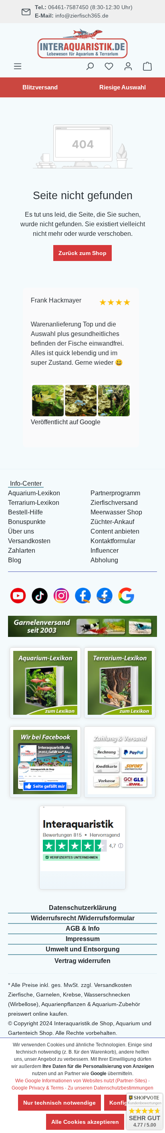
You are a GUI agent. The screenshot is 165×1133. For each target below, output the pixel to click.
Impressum (83, 938)
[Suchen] (89, 66)
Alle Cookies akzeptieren (85, 1122)
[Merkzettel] (109, 66)
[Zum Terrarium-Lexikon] (120, 682)
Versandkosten (29, 541)
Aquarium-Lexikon (34, 493)
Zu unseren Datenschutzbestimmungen (110, 1088)
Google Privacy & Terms (38, 1088)
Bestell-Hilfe (25, 512)
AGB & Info (83, 928)
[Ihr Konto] (128, 66)
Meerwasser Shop (116, 512)
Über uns (21, 531)
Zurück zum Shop (82, 253)
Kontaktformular (113, 541)
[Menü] (17, 66)
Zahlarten (21, 550)
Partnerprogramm (115, 493)
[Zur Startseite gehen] (82, 42)
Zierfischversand (114, 502)
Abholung (104, 560)
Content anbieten (115, 531)
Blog (14, 560)
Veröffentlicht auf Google (65, 422)
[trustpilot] (82, 838)
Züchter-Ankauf (112, 521)
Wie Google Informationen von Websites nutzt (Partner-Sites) (81, 1081)
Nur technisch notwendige (59, 1102)
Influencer (105, 550)
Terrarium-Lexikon (33, 502)
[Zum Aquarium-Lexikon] (45, 682)
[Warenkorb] (147, 66)
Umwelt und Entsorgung (83, 949)
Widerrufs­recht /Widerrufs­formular (83, 918)
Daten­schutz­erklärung (83, 907)
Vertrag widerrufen (82, 960)
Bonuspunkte (27, 521)
